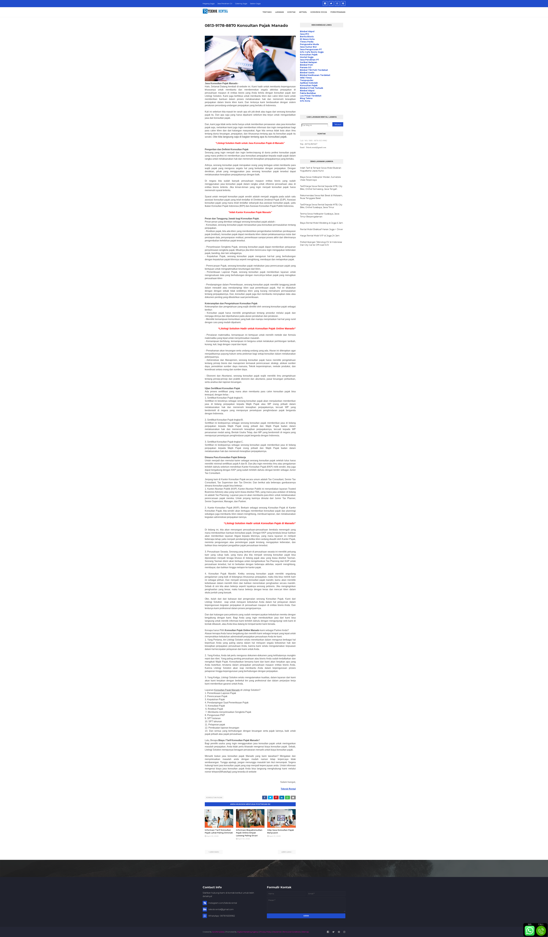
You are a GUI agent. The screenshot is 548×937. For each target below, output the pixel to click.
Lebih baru (214, 852)
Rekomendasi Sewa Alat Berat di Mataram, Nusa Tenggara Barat (321, 197)
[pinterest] (343, 3)
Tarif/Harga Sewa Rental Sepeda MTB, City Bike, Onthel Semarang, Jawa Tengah (321, 187)
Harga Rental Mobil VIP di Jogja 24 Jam (320, 235)
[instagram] (337, 3)
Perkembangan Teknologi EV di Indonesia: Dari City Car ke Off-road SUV (321, 243)
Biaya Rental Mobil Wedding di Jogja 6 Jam (321, 223)
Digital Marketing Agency (247, 932)
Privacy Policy (265, 932)
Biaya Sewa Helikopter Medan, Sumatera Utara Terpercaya (320, 178)
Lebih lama (286, 852)
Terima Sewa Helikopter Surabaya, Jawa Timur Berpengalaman (319, 215)
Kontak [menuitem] (291, 12)
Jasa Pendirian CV (224, 3)
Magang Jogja (208, 3)
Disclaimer (277, 932)
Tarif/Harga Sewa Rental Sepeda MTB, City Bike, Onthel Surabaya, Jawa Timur (321, 206)
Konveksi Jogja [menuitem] (319, 12)
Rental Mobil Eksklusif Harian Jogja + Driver (321, 229)
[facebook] (325, 3)
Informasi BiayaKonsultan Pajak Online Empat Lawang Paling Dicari (249, 833)
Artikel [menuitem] (303, 12)
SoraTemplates (218, 932)
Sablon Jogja (255, 3)
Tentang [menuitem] (267, 12)
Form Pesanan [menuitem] (338, 12)
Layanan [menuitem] (279, 12)
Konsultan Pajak (214, 798)
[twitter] (331, 3)
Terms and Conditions (292, 932)
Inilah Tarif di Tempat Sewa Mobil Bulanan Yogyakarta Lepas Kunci (320, 169)
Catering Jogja (241, 3)
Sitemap (305, 932)
